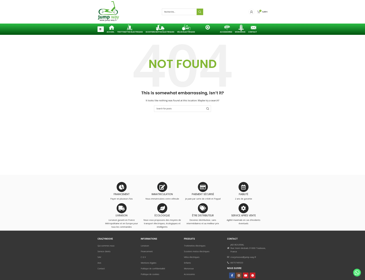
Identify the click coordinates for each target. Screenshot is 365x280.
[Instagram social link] (239, 275)
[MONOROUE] (240, 28)
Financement (147, 251)
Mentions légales (148, 262)
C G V (143, 257)
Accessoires (189, 274)
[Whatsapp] (357, 272)
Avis (99, 262)
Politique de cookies (150, 274)
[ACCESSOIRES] (226, 28)
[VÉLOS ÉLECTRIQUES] (186, 28)
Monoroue (189, 268)
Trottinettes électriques (194, 245)
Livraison (145, 245)
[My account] (251, 12)
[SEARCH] (200, 12)
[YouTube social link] (246, 275)
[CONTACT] (252, 28)
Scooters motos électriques (196, 251)
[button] (101, 29)
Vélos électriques (191, 257)
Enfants (187, 262)
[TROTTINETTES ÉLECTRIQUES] (130, 28)
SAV (99, 257)
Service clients (104, 251)
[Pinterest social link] (252, 275)
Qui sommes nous (106, 245)
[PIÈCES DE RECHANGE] (207, 28)
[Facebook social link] (232, 275)
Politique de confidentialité (153, 268)
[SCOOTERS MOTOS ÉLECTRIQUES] (160, 28)
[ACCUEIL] (110, 28)
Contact (101, 268)
